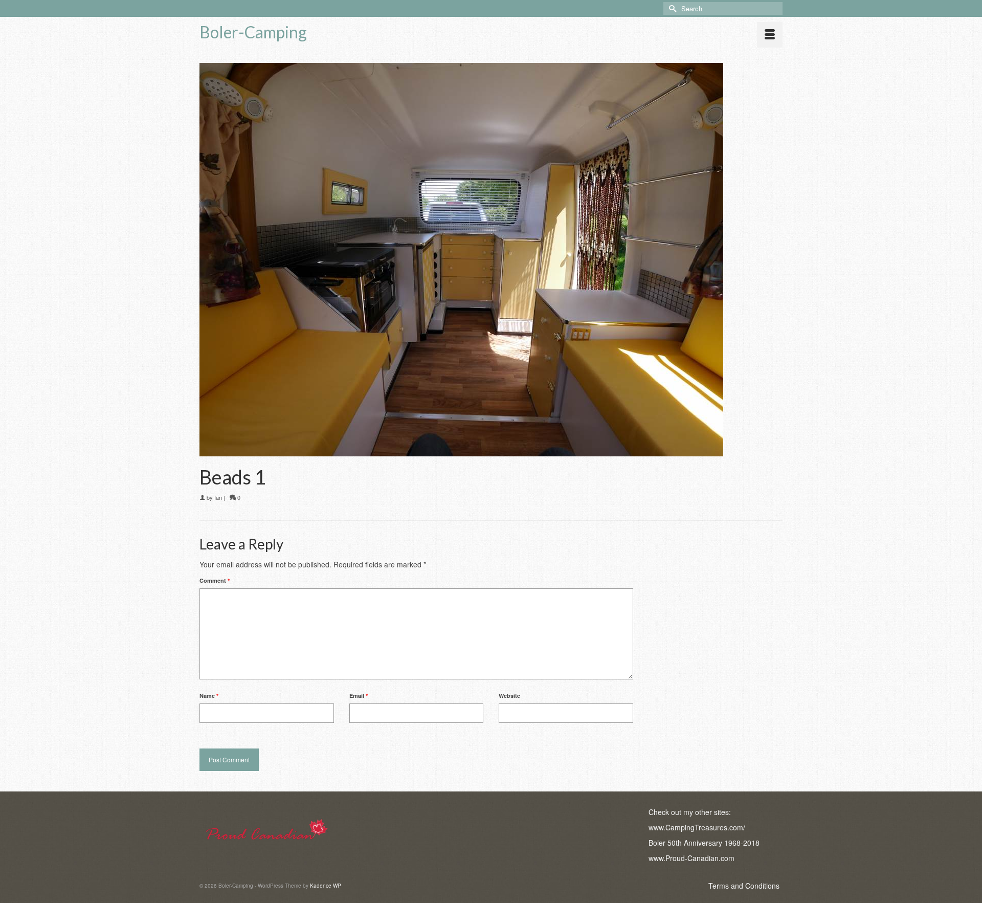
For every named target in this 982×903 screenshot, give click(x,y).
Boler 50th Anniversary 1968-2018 (704, 843)
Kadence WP (325, 885)
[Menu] (770, 35)
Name (208, 695)
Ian (218, 497)
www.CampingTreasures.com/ (697, 827)
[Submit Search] (671, 8)
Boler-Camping (253, 32)
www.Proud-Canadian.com (691, 858)
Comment (214, 580)
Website (509, 695)
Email (358, 695)
